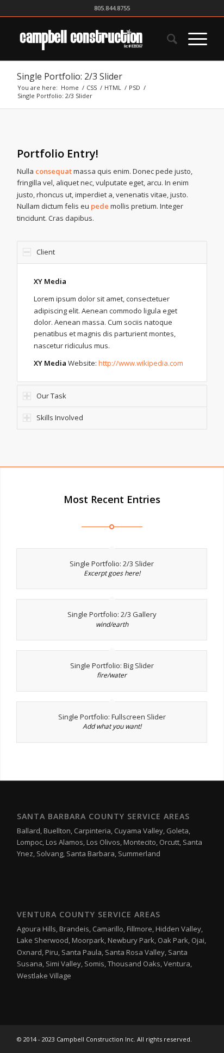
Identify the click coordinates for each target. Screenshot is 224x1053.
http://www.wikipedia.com (140, 363)
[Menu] (192, 38)
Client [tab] (45, 252)
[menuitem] (166, 38)
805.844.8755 (112, 8)
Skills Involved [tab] (59, 417)
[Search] (166, 38)
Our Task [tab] (51, 396)
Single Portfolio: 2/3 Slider (69, 76)
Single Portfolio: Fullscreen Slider (112, 717)
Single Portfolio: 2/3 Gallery (112, 614)
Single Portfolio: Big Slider (112, 665)
